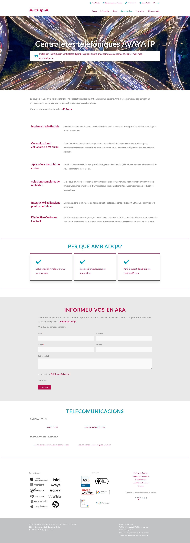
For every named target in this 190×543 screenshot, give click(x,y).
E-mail (41, 345)
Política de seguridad (126, 530)
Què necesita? (43, 356)
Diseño (121, 535)
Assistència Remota (140, 483)
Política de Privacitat (60, 374)
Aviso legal (129, 524)
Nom (40, 333)
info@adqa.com (47, 530)
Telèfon (99, 345)
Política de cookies (141, 527)
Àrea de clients (140, 479)
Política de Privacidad (126, 527)
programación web (131, 535)
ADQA (140, 535)
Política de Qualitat (140, 473)
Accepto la (55, 374)
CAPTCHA (42, 380)
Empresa (99, 333)
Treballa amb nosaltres (140, 476)
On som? (141, 486)
